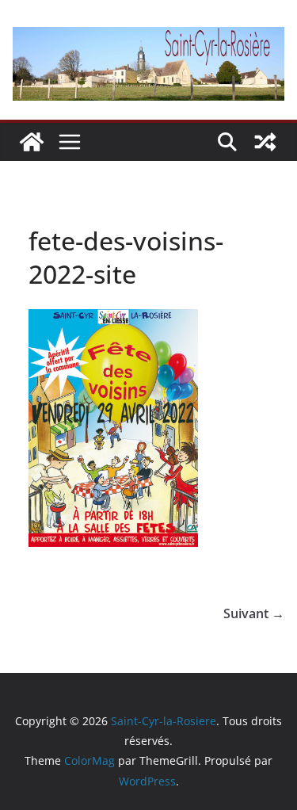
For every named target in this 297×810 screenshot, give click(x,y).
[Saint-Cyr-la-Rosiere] (32, 142)
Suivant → (253, 613)
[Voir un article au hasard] (265, 142)
